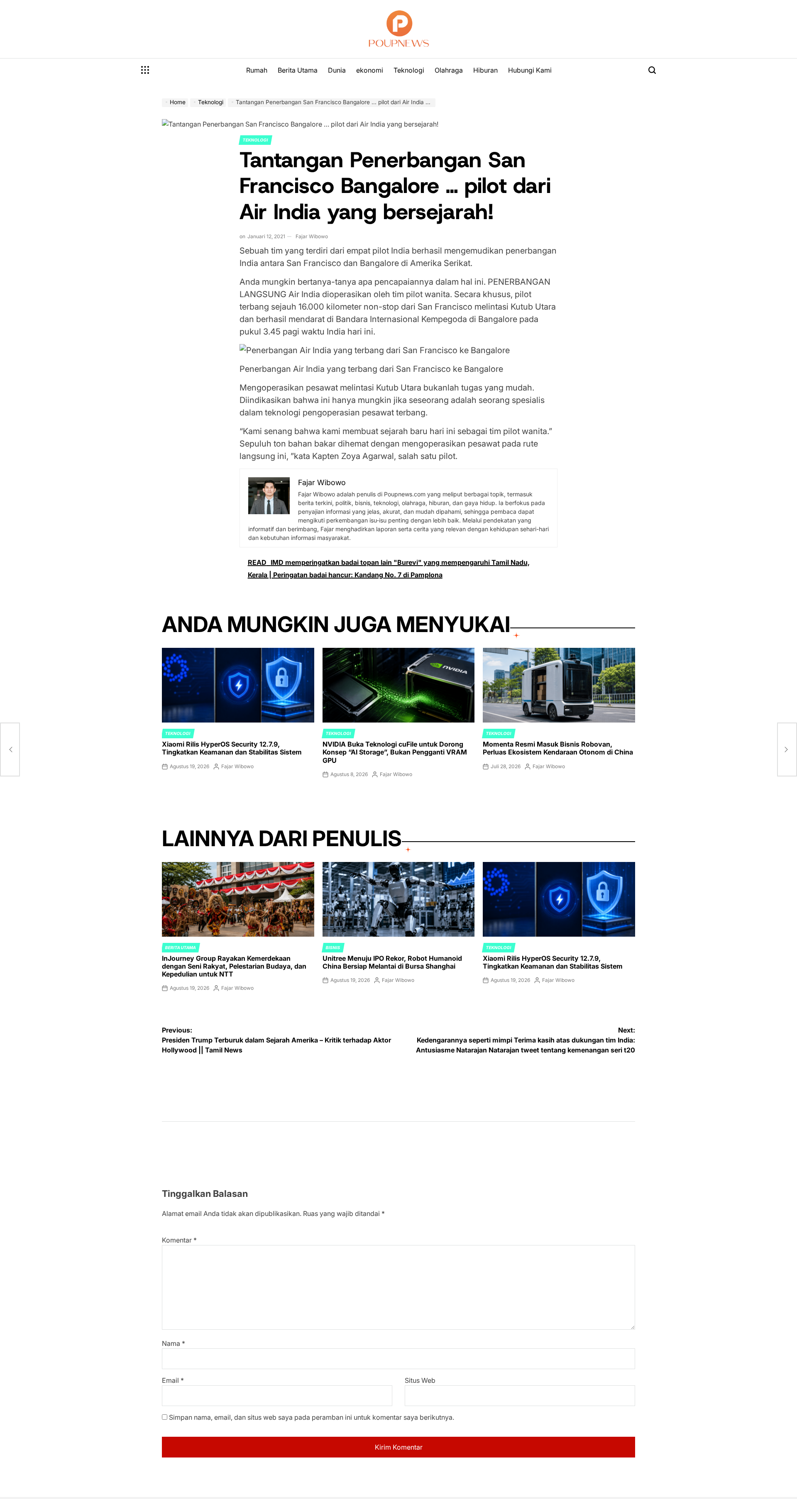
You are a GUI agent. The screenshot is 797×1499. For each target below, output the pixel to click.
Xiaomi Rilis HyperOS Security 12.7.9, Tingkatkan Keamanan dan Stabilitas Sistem (232, 748)
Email (173, 1380)
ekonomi (369, 70)
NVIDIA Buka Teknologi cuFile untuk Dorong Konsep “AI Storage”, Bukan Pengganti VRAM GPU (395, 752)
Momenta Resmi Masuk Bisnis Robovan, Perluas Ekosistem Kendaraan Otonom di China (558, 748)
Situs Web (420, 1380)
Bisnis (333, 947)
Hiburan (485, 70)
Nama (173, 1343)
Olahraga (449, 70)
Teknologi (409, 70)
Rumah (256, 70)
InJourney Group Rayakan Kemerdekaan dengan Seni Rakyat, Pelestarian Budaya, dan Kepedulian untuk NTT (234, 966)
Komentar (179, 1240)
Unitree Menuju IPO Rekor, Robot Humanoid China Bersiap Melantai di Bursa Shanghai (392, 962)
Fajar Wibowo (312, 236)
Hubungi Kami (530, 70)
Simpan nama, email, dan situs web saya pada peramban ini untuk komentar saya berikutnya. (311, 1417)
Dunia (337, 70)
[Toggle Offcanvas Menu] (145, 70)
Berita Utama (298, 70)
